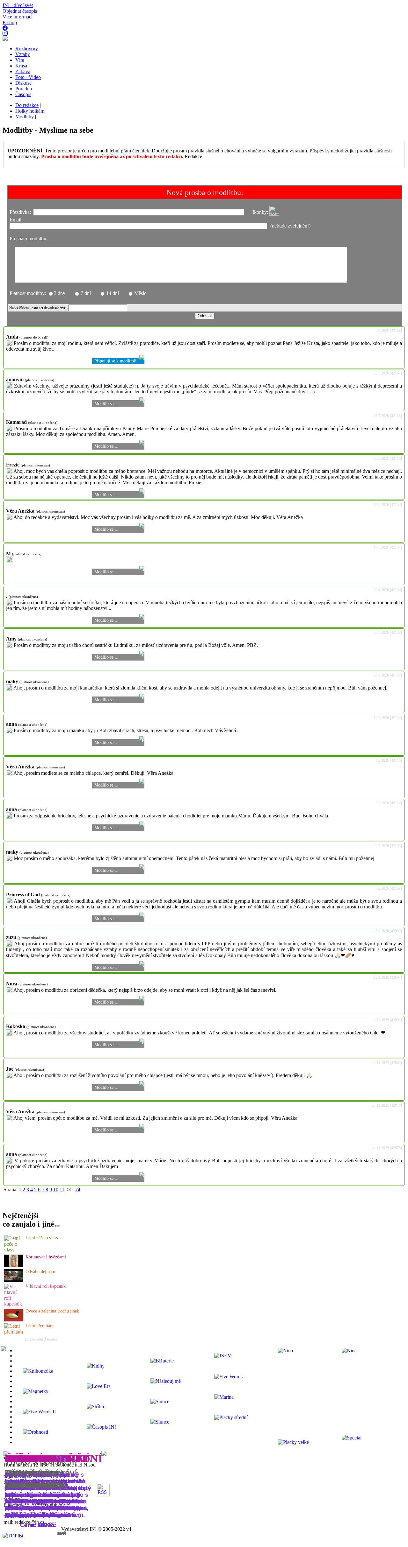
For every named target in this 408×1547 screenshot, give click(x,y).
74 (77, 1189)
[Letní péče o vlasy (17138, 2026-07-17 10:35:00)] (14, 1249)
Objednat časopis (20, 11)
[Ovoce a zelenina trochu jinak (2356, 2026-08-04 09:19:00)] (13, 1319)
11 (62, 1189)
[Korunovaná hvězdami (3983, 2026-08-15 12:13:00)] (13, 1265)
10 (55, 1189)
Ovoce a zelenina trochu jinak (52, 1311)
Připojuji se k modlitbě (115, 360)
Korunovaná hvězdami (46, 1257)
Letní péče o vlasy (42, 1238)
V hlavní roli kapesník (46, 1286)
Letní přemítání (40, 1325)
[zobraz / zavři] (274, 211)
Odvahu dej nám (40, 1271)
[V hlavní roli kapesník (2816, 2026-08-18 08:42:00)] (14, 1303)
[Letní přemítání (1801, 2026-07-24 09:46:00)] (14, 1331)
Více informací (18, 16)
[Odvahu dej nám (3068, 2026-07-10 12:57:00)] (13, 1280)
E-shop (10, 22)
